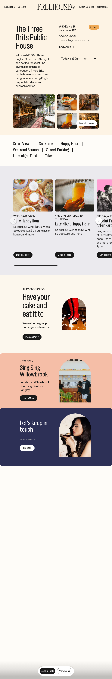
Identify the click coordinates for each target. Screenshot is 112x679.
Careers (21, 7)
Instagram (66, 47)
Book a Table (23, 255)
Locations (9, 7)
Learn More (29, 398)
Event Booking (86, 7)
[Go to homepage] (56, 7)
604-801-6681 (67, 36)
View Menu (64, 671)
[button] (98, 220)
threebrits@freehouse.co (74, 40)
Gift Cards (102, 7)
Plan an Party (32, 337)
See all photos (86, 123)
